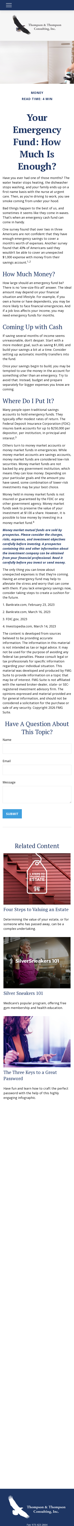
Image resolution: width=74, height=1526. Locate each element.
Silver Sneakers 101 (23, 993)
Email (7, 761)
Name (7, 740)
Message (9, 782)
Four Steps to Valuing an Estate (35, 909)
